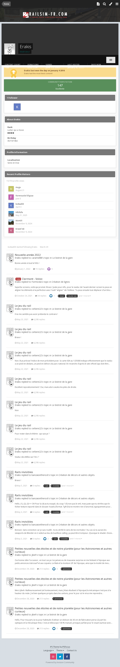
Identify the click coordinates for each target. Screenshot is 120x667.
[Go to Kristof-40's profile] (11, 230)
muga (18, 187)
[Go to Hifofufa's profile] (11, 213)
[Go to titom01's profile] (11, 222)
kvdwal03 (20, 204)
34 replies (41, 295)
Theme (59, 650)
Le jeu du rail (23, 305)
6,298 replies (39, 319)
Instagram (53, 656)
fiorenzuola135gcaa (24, 195)
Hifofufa (19, 212)
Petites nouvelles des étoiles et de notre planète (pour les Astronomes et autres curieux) (63, 550)
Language (47, 650)
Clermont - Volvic (32, 279)
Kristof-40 (20, 229)
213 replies (44, 568)
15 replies (39, 269)
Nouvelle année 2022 (28, 255)
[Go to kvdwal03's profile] (17, 106)
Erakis (34, 247)
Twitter (60, 656)
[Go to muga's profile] (11, 188)
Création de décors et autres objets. (77, 474)
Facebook (67, 656)
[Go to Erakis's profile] (10, 257)
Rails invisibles (24, 472)
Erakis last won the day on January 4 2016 (44, 70)
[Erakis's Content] (110, 60)
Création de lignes (61, 281)
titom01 (19, 220)
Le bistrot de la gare (62, 257)
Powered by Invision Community (60, 662)
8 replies (36, 485)
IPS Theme (54, 646)
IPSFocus (66, 646)
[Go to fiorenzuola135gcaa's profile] (11, 197)
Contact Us (72, 650)
